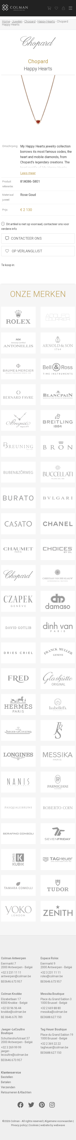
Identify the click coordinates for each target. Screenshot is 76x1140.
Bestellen (7, 1077)
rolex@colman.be (52, 976)
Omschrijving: (10, 146)
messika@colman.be (54, 1011)
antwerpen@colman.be (16, 976)
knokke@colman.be (13, 1011)
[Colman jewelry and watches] (18, 7)
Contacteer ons (26, 238)
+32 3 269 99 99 (11, 1047)
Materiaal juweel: (8, 197)
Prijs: (5, 209)
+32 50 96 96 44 (11, 1008)
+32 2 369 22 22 (51, 1043)
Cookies (34, 1125)
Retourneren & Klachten (16, 1092)
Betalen (6, 1082)
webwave (59, 1125)
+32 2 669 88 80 (51, 1008)
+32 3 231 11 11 (11, 972)
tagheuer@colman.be (54, 1047)
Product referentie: (7, 184)
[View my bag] (49, 8)
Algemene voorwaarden (59, 1121)
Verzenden (8, 1087)
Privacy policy (19, 1125)
